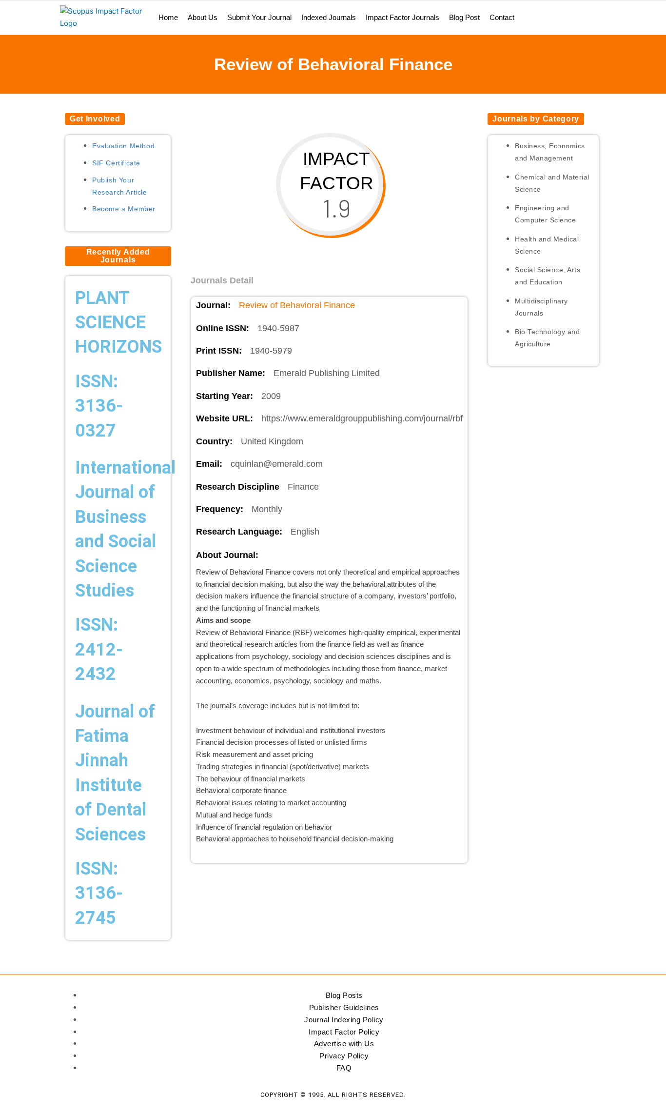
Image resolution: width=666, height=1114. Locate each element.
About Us (202, 17)
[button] (95, 119)
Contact (502, 17)
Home (168, 17)
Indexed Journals (328, 17)
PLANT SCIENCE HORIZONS (118, 323)
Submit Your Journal (259, 17)
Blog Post (464, 17)
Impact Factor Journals (402, 17)
